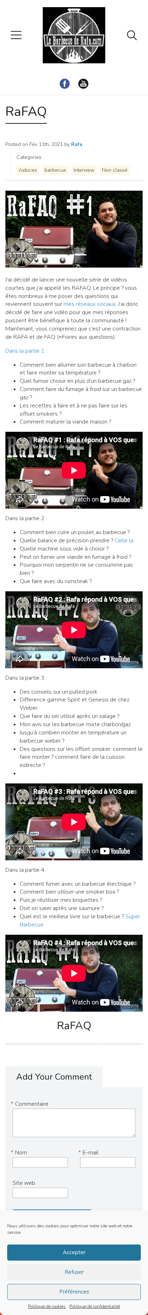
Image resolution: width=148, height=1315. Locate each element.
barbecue (55, 170)
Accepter (74, 1252)
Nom (20, 1153)
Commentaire (30, 1104)
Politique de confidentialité (94, 1306)
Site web (24, 1183)
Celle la (124, 540)
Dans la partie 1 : (26, 351)
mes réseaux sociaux (90, 304)
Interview (84, 170)
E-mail (89, 1153)
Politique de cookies (47, 1306)
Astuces (28, 170)
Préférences (74, 1291)
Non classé (115, 170)
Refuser (74, 1272)
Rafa (76, 144)
